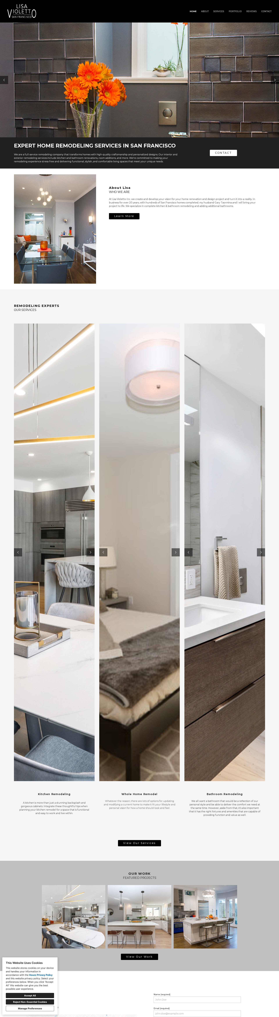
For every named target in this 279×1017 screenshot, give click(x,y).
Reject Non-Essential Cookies (30, 1001)
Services (218, 11)
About (205, 11)
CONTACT (223, 152)
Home (193, 11)
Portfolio (235, 11)
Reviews (251, 11)
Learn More (124, 216)
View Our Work (139, 956)
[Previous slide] (4, 80)
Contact (266, 11)
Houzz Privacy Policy (40, 974)
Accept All (30, 995)
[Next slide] (275, 80)
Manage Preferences (30, 1008)
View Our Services (139, 843)
